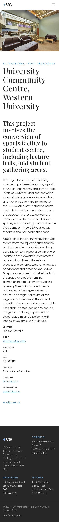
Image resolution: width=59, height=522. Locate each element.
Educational (10, 381)
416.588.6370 (39, 453)
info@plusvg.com (12, 515)
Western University (14, 341)
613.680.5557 (39, 493)
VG (7, 439)
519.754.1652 (9, 493)
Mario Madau (11, 391)
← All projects (11, 402)
